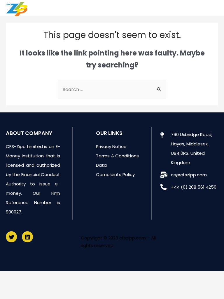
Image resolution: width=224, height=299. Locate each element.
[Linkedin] (27, 236)
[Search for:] (112, 89)
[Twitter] (11, 236)
